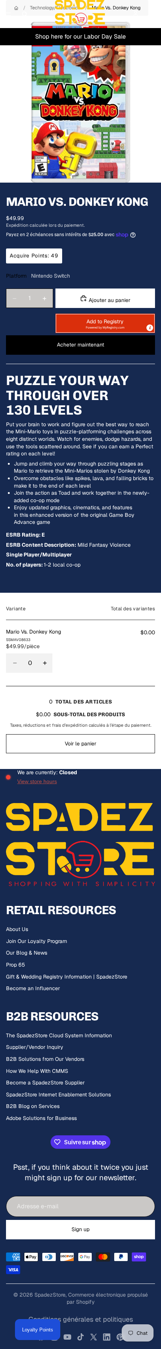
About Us (17, 929)
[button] (105, 323)
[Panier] (152, 14)
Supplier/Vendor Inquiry (34, 1047)
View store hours (37, 781)
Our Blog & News (26, 952)
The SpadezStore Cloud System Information (59, 1035)
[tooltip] (149, 327)
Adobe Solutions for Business (41, 1118)
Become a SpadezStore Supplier (45, 1082)
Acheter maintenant (80, 344)
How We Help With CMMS (37, 1071)
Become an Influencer (33, 988)
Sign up (80, 1229)
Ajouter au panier (108, 300)
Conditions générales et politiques (80, 1319)
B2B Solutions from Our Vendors (45, 1059)
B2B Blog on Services (33, 1106)
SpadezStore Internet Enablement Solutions (58, 1094)
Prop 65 (15, 964)
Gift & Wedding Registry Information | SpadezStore (66, 976)
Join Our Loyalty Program (36, 941)
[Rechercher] (24, 14)
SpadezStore (50, 1294)
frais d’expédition (70, 725)
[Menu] (8, 14)
